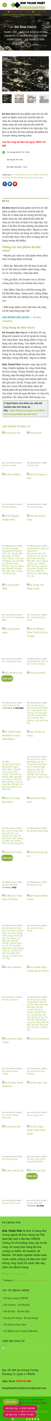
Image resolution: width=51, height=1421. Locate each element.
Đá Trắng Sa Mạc (35, 507)
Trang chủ (10, 32)
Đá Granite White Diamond (10, 1116)
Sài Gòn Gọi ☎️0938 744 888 (20, 1408)
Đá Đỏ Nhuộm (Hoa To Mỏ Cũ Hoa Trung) (37, 662)
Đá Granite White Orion (35, 929)
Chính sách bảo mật (15, 1273)
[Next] (44, 73)
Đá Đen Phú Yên (34, 1203)
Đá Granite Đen (34, 39)
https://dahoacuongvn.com (29, 1280)
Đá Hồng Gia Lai (34, 884)
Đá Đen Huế (32, 465)
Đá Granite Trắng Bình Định (13, 618)
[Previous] (6, 73)
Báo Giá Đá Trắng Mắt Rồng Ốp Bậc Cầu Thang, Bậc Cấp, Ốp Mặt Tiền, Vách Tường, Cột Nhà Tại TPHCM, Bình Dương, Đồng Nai (13, 836)
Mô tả (5, 201)
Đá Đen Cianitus (10, 999)
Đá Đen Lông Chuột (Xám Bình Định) (36, 1160)
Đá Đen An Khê (9, 465)
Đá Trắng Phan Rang (12, 661)
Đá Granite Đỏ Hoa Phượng (36, 1072)
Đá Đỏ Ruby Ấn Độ (11, 705)
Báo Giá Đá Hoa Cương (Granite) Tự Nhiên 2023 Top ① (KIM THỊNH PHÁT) (26, 35)
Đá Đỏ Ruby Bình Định (37, 831)
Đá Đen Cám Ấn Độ (11, 1203)
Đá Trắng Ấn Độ (9, 1159)
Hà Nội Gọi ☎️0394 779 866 (20, 1414)
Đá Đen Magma (9, 507)
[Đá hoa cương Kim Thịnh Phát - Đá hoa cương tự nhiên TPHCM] (28, 5)
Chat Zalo (11, 1401)
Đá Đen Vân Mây (10, 884)
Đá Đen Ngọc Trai (35, 1115)
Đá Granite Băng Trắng (10, 1072)
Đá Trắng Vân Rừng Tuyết (36, 618)
